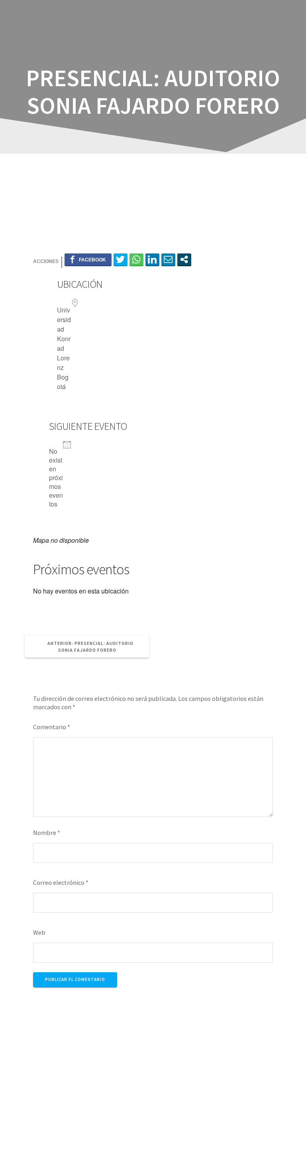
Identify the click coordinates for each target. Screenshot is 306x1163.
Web (39, 932)
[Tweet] (121, 259)
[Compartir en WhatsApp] (136, 259)
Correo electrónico (60, 882)
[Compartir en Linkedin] (152, 259)
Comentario (51, 727)
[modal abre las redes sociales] (184, 259)
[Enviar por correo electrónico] (168, 259)
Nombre (46, 833)
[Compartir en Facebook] (88, 259)
